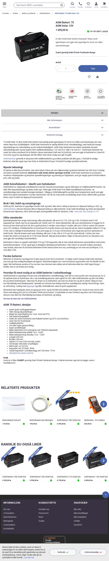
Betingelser (8, 521)
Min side (77, 509)
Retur (41, 517)
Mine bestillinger (81, 513)
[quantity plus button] (72, 68)
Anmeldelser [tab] (54, 127)
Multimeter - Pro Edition (94, 420)
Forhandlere (8, 513)
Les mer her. (29, 557)
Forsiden (5, 13)
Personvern (44, 513)
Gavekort (78, 525)
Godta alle (61, 552)
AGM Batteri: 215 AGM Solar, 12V (71, 477)
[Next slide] (103, 404)
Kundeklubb (8, 528)
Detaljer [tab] (54, 113)
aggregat (31, 286)
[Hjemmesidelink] (9, 5)
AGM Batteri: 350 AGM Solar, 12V (71, 420)
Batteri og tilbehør (28, 13)
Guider (41, 521)
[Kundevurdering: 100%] (73, 392)
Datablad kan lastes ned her (21, 353)
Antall (58, 62)
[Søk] (62, 5)
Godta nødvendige (92, 552)
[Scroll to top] (105, 494)
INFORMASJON (11, 503)
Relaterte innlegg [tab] (54, 135)
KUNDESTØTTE (47, 503)
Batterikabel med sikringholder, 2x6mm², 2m (49, 420)
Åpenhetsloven (9, 517)
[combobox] (39, 5)
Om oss (6, 509)
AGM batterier (9, 158)
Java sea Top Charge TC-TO (86, 211)
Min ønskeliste (80, 517)
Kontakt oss (44, 509)
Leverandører (9, 525)
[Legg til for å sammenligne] (97, 76)
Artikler (77, 521)
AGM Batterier (45, 13)
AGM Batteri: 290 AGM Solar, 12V (44, 477)
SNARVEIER (80, 503)
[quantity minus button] (59, 68)
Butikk (15, 13)
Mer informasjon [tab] (54, 120)
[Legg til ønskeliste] (89, 76)
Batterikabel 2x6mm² (11, 420)
